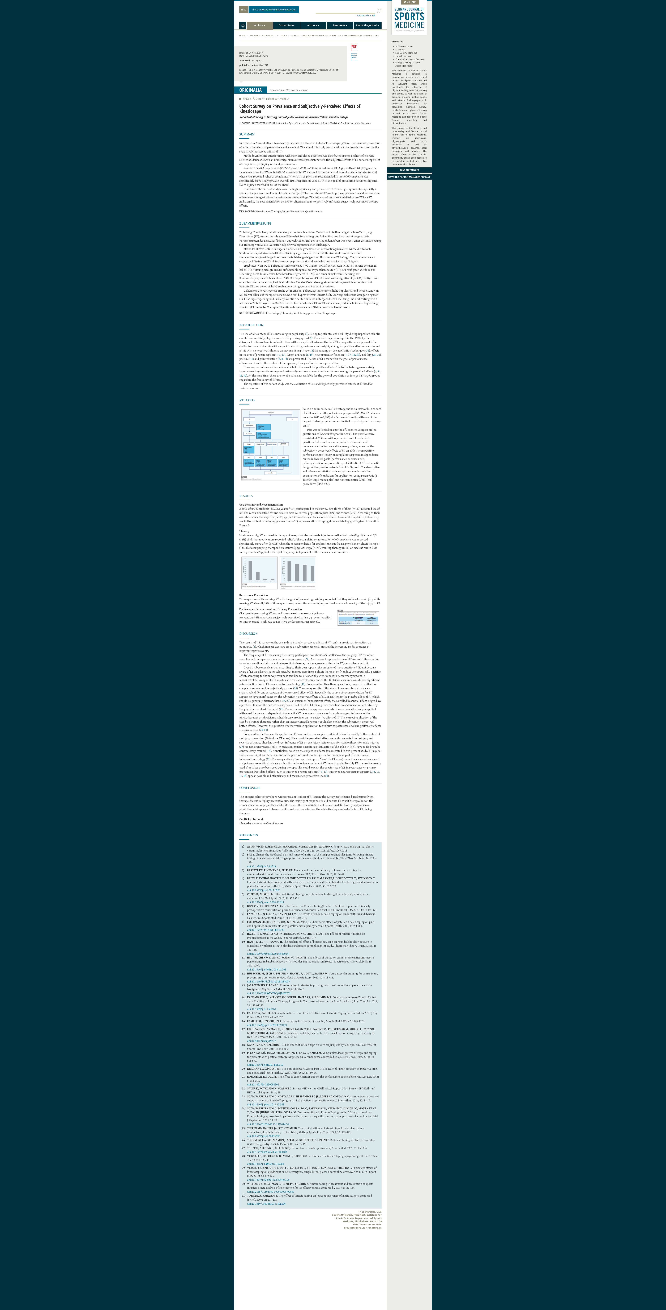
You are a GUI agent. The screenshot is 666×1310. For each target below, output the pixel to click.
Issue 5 (283, 35)
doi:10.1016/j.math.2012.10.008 (265, 1164)
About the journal (367, 25)
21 (281, 709)
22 (307, 659)
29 (357, 355)
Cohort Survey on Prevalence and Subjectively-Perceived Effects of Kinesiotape (334, 35)
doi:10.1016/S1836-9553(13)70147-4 (268, 1124)
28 (283, 701)
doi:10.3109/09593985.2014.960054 (267, 954)
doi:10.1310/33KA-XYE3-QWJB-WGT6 (268, 993)
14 (285, 359)
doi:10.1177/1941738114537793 (265, 930)
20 (326, 776)
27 (241, 747)
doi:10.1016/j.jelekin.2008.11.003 (266, 969)
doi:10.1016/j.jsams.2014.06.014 (265, 902)
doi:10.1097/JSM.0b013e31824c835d (268, 1180)
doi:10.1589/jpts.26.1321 (261, 866)
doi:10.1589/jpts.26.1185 (261, 1009)
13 (283, 355)
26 (367, 350)
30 (245, 375)
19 (311, 355)
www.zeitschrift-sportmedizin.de (279, 9)
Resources (339, 25)
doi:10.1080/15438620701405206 (266, 1203)
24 (261, 730)
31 (378, 355)
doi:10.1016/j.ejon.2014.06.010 (265, 1065)
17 (349, 355)
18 (353, 355)
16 (240, 375)
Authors (312, 25)
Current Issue (286, 25)
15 (311, 350)
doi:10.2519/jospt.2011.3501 (263, 890)
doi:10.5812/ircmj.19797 (261, 1041)
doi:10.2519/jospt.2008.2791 (263, 1136)
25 (374, 355)
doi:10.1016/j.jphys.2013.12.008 (265, 1104)
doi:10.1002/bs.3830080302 (263, 1084)
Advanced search (366, 15)
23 (295, 688)
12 (268, 759)
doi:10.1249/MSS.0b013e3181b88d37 (268, 981)
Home (242, 35)
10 (251, 359)
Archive (258, 25)
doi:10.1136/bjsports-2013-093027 (267, 1025)
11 (378, 772)
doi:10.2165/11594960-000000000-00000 (270, 1191)
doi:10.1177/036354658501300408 (267, 1152)
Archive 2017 (269, 35)
